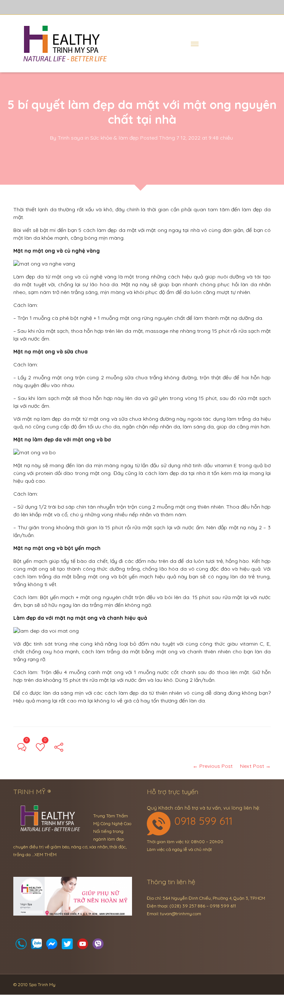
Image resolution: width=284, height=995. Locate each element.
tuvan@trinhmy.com (180, 913)
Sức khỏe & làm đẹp (114, 137)
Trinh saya (70, 137)
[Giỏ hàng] (36, 946)
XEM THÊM (45, 854)
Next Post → (255, 766)
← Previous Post (213, 766)
